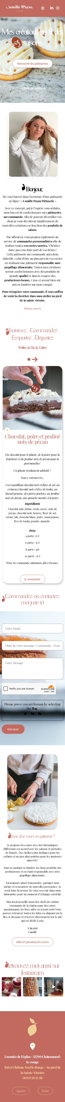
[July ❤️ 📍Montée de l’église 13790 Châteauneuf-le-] (11, 986)
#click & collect (32, 88)
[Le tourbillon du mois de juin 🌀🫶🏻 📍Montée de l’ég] (32, 986)
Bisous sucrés (32, 308)
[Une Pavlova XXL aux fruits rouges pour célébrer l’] (53, 986)
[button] (42, 8)
